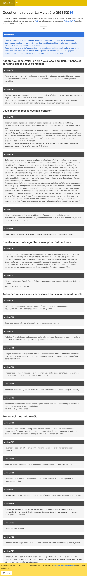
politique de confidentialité (64, 565)
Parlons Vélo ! (69, 21)
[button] (84, 3)
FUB (36, 21)
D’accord (6, 573)
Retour (44, 28)
